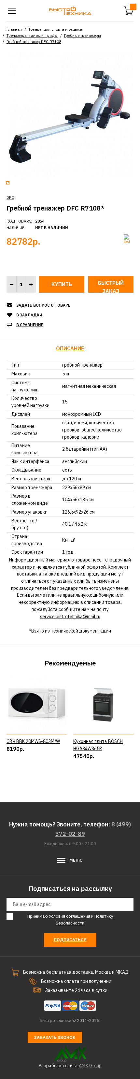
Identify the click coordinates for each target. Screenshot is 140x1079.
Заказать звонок (55, 1037)
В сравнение (29, 324)
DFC (10, 197)
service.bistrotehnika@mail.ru (70, 617)
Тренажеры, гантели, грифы (32, 35)
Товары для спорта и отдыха (55, 29)
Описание (70, 348)
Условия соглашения (69, 916)
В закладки (29, 315)
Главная (14, 29)
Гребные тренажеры (82, 35)
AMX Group (90, 1066)
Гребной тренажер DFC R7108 (34, 41)
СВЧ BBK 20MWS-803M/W (33, 741)
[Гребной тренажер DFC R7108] (70, 114)
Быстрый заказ (111, 286)
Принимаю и (70, 919)
